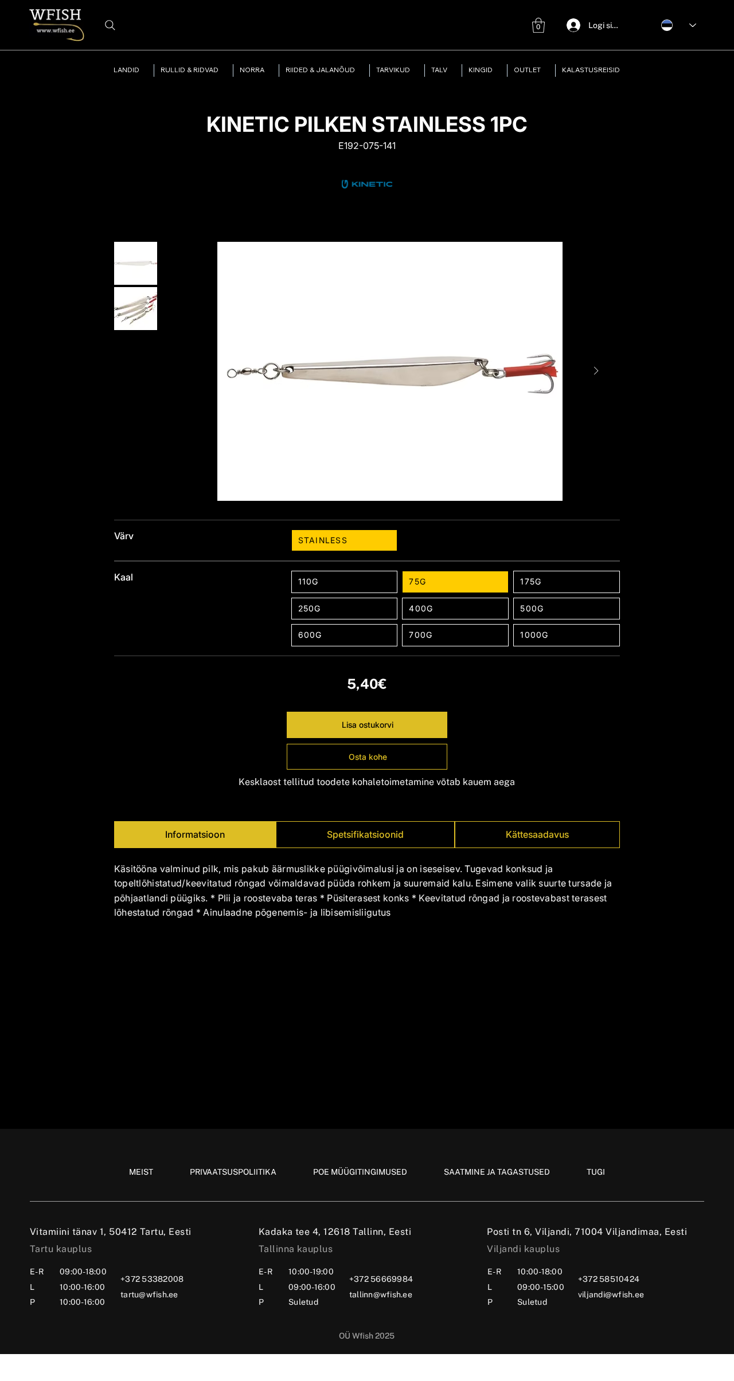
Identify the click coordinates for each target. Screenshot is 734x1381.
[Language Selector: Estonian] (672, 25)
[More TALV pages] (452, 70)
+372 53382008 (152, 1279)
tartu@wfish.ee (149, 1294)
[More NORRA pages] (269, 70)
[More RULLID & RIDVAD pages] (224, 70)
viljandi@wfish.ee (611, 1294)
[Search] (110, 25)
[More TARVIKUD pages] (415, 70)
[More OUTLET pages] (546, 70)
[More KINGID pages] (498, 70)
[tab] (195, 834)
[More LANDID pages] (144, 70)
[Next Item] (596, 371)
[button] (538, 25)
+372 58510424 (608, 1279)
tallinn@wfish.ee (380, 1294)
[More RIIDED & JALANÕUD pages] (360, 70)
